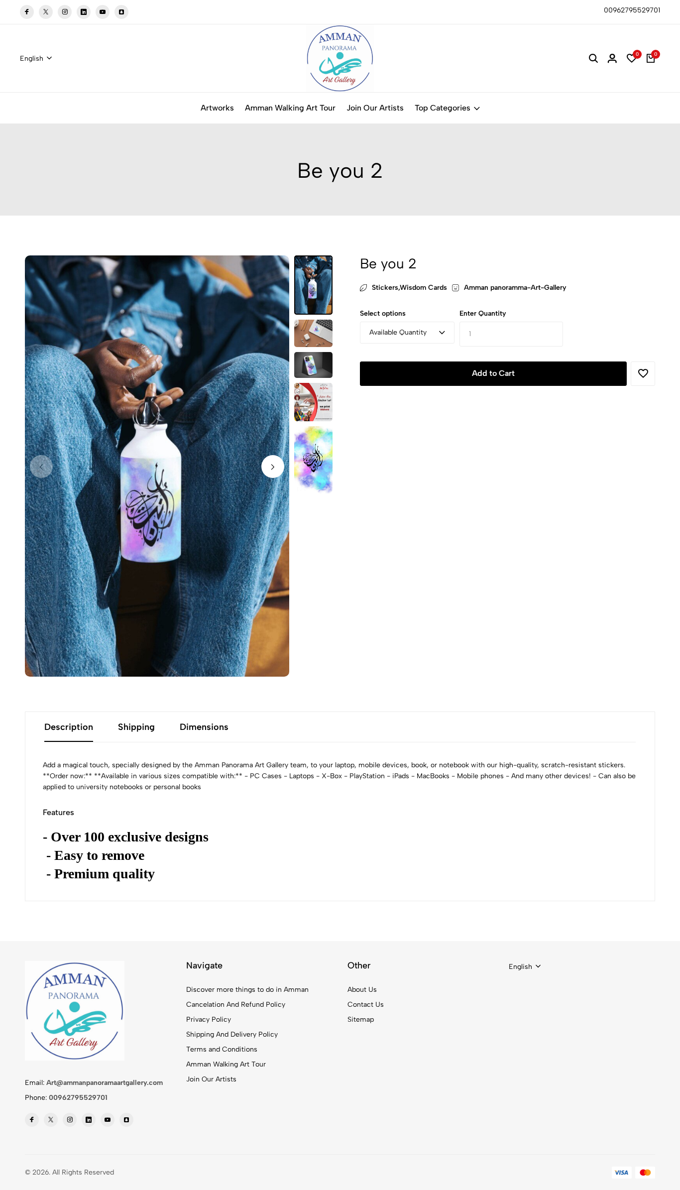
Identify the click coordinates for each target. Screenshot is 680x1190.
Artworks (217, 108)
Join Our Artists (375, 108)
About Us (362, 989)
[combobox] (36, 59)
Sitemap (360, 1019)
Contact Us (365, 1004)
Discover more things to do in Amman (247, 989)
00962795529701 (78, 1097)
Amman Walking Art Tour (290, 108)
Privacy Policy (208, 1019)
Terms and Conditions (221, 1049)
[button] (272, 466)
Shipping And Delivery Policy (232, 1034)
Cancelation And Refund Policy (235, 1004)
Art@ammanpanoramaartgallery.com (104, 1082)
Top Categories (442, 108)
